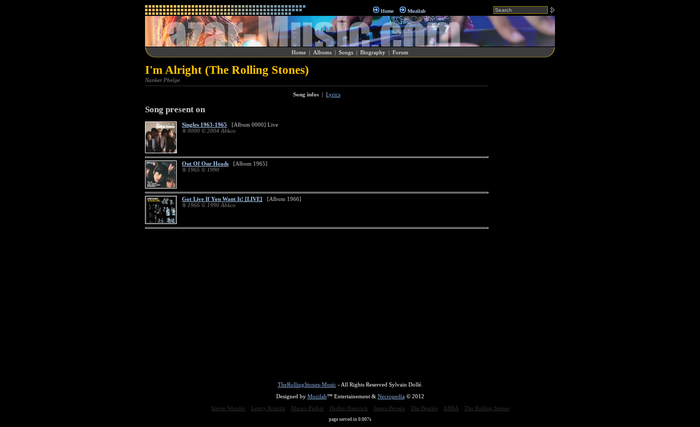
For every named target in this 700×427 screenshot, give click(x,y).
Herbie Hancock (349, 408)
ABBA (451, 408)
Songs (346, 52)
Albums (322, 52)
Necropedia (391, 396)
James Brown (389, 408)
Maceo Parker (307, 408)
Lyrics (333, 94)
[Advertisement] (524, 217)
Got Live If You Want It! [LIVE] (222, 199)
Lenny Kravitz (268, 408)
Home (387, 11)
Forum (400, 52)
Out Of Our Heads (205, 163)
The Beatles (424, 408)
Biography (372, 52)
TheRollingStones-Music (307, 384)
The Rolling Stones (486, 408)
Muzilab (416, 11)
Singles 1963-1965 (204, 124)
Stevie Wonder (228, 408)
